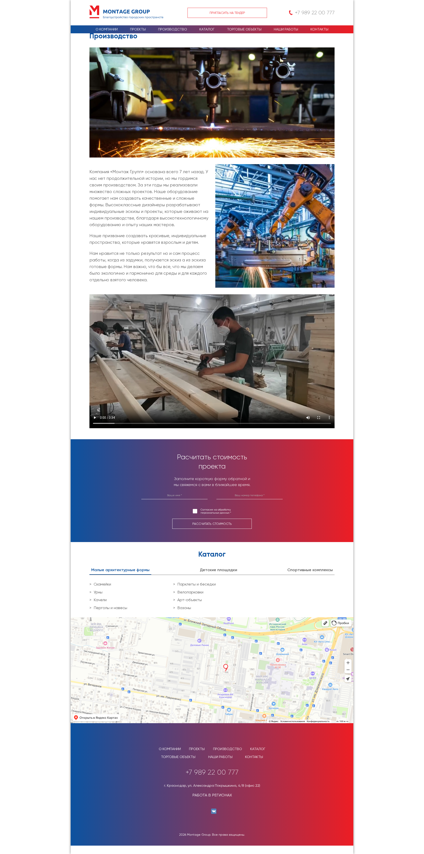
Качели (100, 599)
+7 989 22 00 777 (315, 12)
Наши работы (286, 29)
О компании (107, 29)
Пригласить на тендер (227, 13)
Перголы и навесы (110, 607)
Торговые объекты (244, 29)
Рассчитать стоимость (212, 524)
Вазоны (184, 607)
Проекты (138, 29)
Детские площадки (218, 569)
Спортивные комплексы (310, 569)
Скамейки (102, 584)
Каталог (206, 29)
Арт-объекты (189, 599)
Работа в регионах (212, 795)
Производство (172, 29)
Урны (98, 592)
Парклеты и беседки (196, 584)
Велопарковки (190, 592)
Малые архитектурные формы (120, 569)
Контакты (319, 29)
